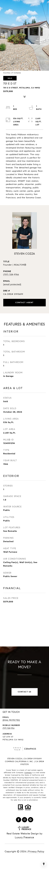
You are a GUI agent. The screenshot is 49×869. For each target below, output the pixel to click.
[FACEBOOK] (18, 819)
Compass (28, 772)
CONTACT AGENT (24, 302)
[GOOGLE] (30, 819)
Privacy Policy (36, 851)
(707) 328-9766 (11, 274)
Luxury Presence (24, 837)
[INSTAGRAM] (24, 819)
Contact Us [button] (24, 692)
